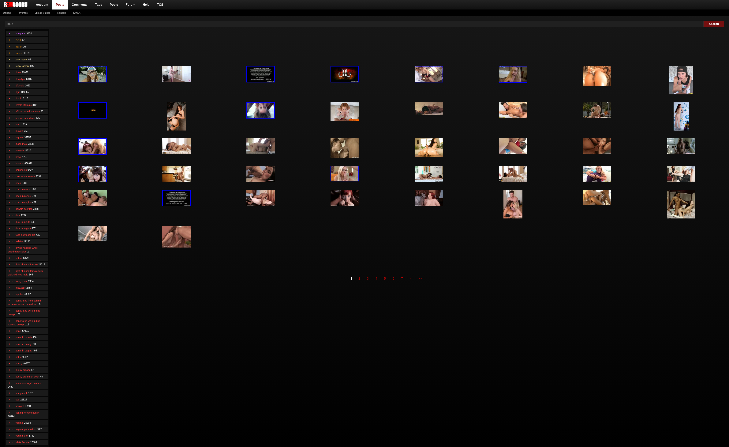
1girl (18, 92)
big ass (20, 137)
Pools (114, 4)
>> (420, 278)
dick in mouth (23, 222)
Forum (130, 4)
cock (18, 183)
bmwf (18, 157)
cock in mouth (23, 189)
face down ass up (25, 234)
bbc (18, 124)
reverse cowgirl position (28, 383)
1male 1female (24, 105)
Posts (61, 4)
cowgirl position (24, 208)
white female (22, 442)
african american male (28, 111)
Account (42, 4)
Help (146, 4)
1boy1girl (20, 79)
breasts (20, 163)
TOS (160, 4)
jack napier (22, 59)
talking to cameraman (27, 412)
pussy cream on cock (27, 376)
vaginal (19, 422)
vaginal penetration (26, 429)
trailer (19, 46)
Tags (98, 4)
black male (22, 143)
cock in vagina (24, 202)
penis (18, 331)
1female (20, 85)
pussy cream (23, 370)
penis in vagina (24, 350)
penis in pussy (24, 344)
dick (18, 215)
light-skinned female (27, 264)
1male (19, 98)
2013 (18, 40)
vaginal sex (22, 435)
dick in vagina (23, 228)
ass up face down (25, 118)
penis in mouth (24, 337)
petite (19, 357)
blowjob (20, 150)
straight (20, 406)
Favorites (22, 12)
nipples (19, 294)
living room (22, 281)
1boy (18, 72)
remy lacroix (22, 66)
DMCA (76, 12)
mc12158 (21, 287)
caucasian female (25, 176)
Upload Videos (42, 12)
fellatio (19, 241)
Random (61, 12)
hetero (19, 258)
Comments (80, 4)
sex (18, 399)
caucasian (21, 170)
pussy (19, 363)
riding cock (22, 393)
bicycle (19, 131)
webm (19, 53)
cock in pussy (23, 196)
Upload (7, 12)
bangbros (21, 33)
